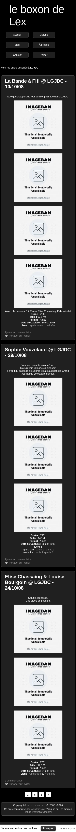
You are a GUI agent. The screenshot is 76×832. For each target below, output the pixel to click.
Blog (17, 44)
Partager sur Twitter (19, 335)
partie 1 (40, 549)
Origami (47, 812)
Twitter (43, 55)
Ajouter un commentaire (18, 332)
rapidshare (35, 325)
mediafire (50, 325)
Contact (17, 55)
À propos (44, 44)
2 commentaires (13, 780)
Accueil (17, 34)
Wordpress (37, 809)
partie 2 (50, 549)
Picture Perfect (32, 812)
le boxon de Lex (36, 805)
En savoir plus (67, 828)
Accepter (48, 828)
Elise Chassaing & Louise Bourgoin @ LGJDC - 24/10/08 (34, 582)
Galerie (44, 34)
